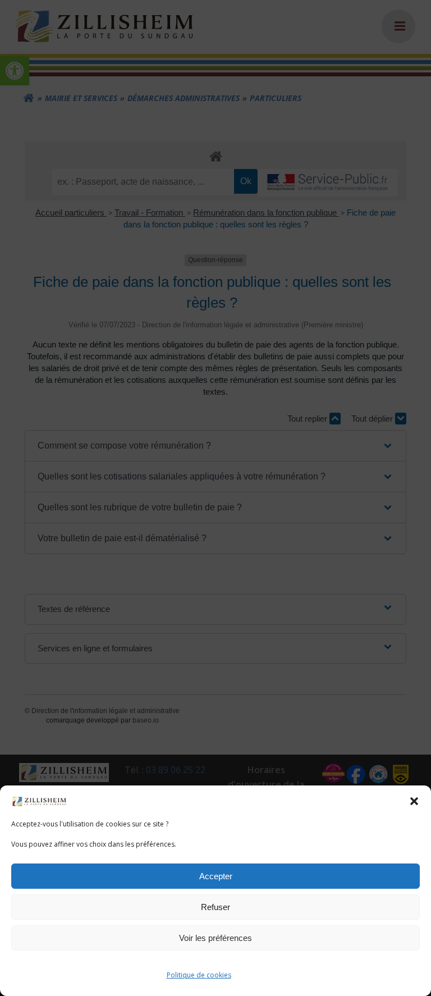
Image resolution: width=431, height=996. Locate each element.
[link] (39, 800)
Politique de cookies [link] (199, 975)
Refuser (215, 907)
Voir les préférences (215, 938)
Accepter (215, 876)
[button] (414, 801)
